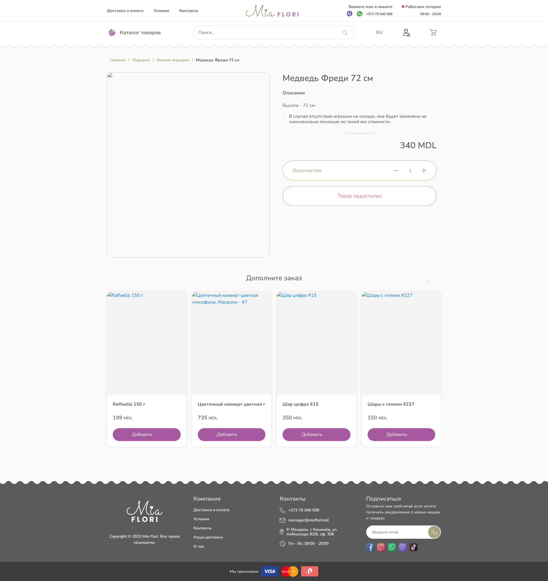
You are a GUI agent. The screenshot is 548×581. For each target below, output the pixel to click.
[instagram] (381, 547)
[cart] (433, 32)
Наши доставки (208, 537)
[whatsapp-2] (392, 547)
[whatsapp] (359, 13)
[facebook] (370, 547)
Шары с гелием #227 (391, 404)
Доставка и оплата (125, 10)
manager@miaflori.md (308, 520)
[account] (406, 33)
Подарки (141, 60)
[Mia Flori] (272, 10)
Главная (118, 60)
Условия (161, 10)
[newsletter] (434, 532)
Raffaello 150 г (129, 404)
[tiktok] (414, 547)
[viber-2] (403, 547)
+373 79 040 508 (303, 510)
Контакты (188, 10)
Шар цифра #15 (301, 404)
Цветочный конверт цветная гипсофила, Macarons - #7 (232, 404)
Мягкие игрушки (173, 60)
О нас (199, 546)
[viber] (349, 14)
